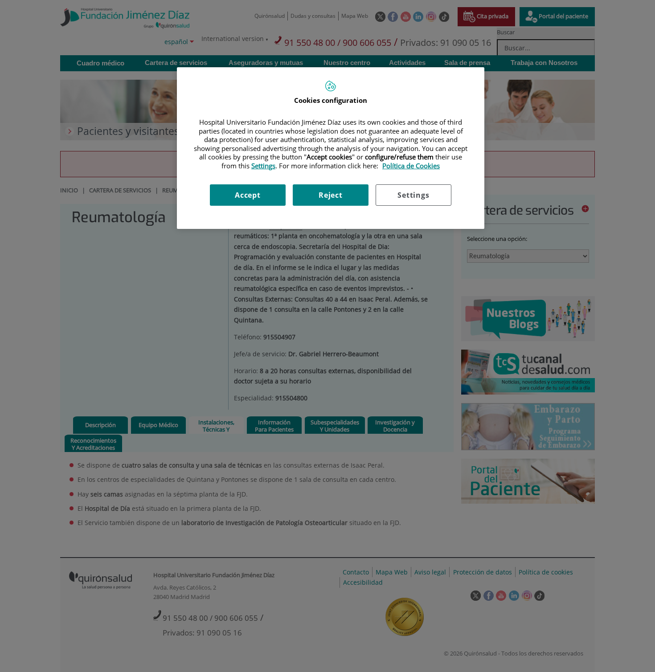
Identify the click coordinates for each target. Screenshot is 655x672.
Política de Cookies (411, 165)
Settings (413, 195)
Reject (331, 195)
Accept (248, 195)
